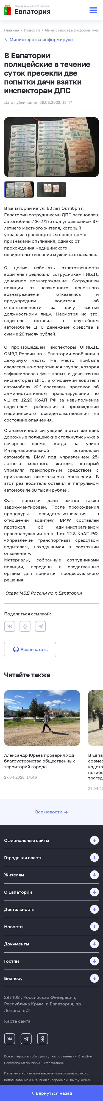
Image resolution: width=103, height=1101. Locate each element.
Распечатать (34, 649)
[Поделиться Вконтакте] (9, 627)
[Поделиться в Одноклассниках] (25, 627)
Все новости (48, 812)
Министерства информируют (41, 39)
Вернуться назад (54, 1093)
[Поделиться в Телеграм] (40, 627)
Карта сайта (17, 1021)
